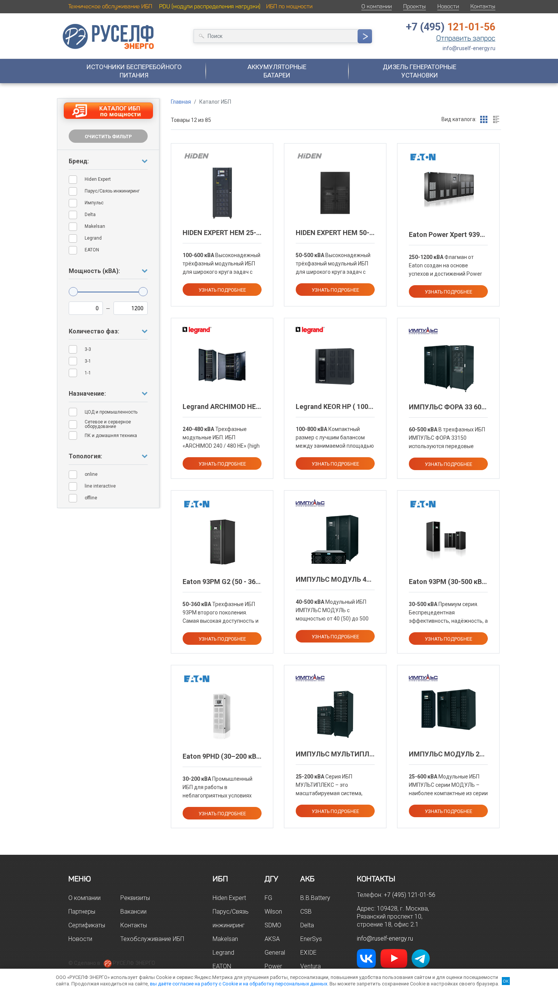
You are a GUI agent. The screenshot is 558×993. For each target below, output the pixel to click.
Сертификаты (86, 925)
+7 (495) (450, 27)
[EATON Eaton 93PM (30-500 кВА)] (448, 542)
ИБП (220, 878)
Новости (448, 6)
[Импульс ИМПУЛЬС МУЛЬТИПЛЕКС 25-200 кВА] (335, 714)
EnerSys (311, 938)
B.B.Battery (315, 897)
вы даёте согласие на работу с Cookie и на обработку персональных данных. (239, 984)
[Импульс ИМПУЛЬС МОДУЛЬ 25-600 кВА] (448, 709)
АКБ (307, 878)
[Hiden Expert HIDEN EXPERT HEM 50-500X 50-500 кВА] (335, 192)
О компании (376, 6)
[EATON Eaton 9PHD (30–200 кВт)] (222, 716)
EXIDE (308, 952)
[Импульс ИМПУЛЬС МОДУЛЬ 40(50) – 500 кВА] (335, 540)
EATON (222, 966)
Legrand (223, 952)
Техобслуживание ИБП (152, 938)
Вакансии (133, 911)
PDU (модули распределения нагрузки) (209, 6)
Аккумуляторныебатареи (276, 71)
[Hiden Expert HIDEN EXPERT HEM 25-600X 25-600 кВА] (222, 192)
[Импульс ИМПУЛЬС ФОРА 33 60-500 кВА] (448, 367)
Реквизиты (135, 897)
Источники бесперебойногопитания (134, 71)
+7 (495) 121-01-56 (409, 894)
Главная (181, 102)
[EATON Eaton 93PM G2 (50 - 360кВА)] (222, 542)
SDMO (273, 925)
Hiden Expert (229, 897)
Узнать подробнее (222, 290)
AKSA (272, 938)
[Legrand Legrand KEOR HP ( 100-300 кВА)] (335, 367)
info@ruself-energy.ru (469, 48)
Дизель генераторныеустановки (419, 71)
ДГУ (271, 878)
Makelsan (225, 938)
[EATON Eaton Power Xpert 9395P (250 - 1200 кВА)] (448, 188)
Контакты (482, 6)
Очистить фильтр (108, 136)
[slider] (73, 291)
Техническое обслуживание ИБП (110, 6)
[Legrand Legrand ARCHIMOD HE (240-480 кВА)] (222, 367)
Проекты (414, 6)
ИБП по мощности (289, 6)
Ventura (310, 966)
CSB (306, 911)
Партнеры (81, 911)
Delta (307, 925)
